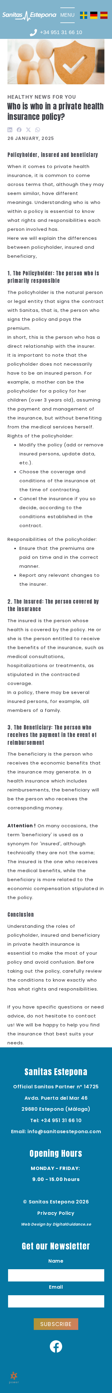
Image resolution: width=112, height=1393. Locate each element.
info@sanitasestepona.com (64, 1131)
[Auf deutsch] (93, 14)
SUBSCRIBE (56, 1324)
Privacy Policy (55, 1213)
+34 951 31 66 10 (61, 1120)
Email (56, 1287)
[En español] (104, 14)
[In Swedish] (83, 14)
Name (56, 1261)
